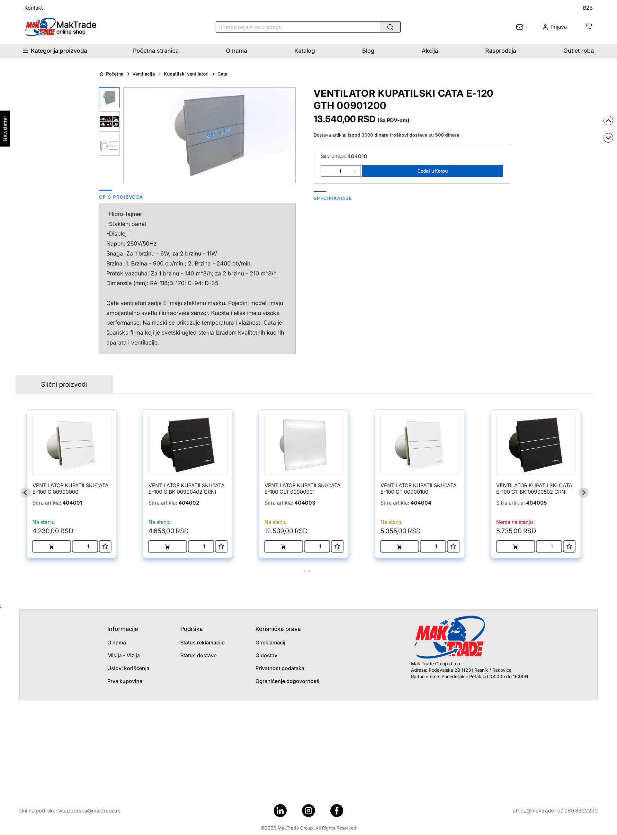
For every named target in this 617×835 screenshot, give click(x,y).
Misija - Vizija (123, 655)
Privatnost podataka (279, 668)
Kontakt (33, 7)
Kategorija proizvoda (59, 50)
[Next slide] (583, 493)
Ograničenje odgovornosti (287, 681)
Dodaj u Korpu (432, 171)
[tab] (300, 571)
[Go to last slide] (26, 493)
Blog (368, 50)
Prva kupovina (124, 681)
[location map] (308, 748)
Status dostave (198, 655)
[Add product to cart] (51, 546)
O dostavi (267, 655)
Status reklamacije (202, 642)
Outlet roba (578, 50)
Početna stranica (156, 50)
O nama (236, 50)
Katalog (304, 50)
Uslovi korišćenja (128, 668)
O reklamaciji (271, 642)
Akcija (430, 50)
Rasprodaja (500, 50)
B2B (588, 7)
